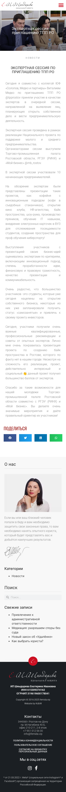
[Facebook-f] (36, 768)
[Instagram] (30, 768)
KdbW (39, 703)
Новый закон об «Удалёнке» (32, 636)
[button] (61, 5)
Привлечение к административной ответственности (26, 619)
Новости (33, 58)
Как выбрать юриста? (27, 641)
